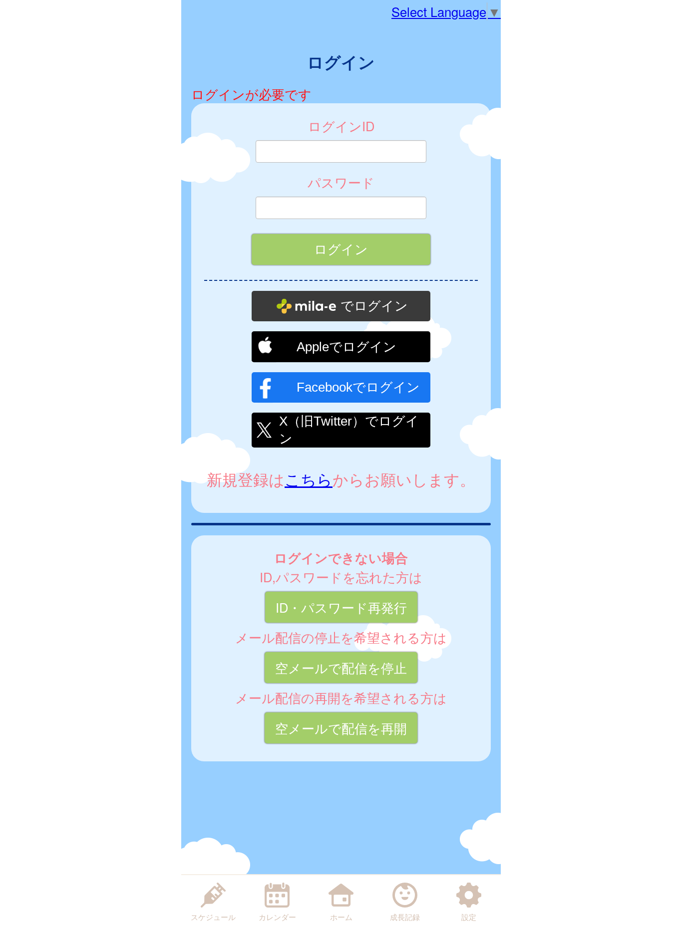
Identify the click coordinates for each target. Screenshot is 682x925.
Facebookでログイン (358, 387)
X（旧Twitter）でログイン (349, 428)
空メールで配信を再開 (341, 728)
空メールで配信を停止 (341, 668)
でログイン (374, 306)
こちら (309, 479)
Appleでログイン (346, 347)
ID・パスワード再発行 (341, 607)
